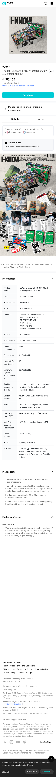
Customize (32, 772)
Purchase (28, 95)
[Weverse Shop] (4, 4)
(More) (30, 765)
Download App (45, 742)
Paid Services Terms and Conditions (19, 666)
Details (15, 119)
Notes (41, 119)
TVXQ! (5, 67)
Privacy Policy (41, 669)
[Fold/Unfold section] (28, 279)
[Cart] (46, 4)
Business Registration (13, 704)
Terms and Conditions (13, 662)
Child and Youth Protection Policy (17, 669)
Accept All (46, 772)
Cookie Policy (9, 673)
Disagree (5, 772)
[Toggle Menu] (52, 4)
